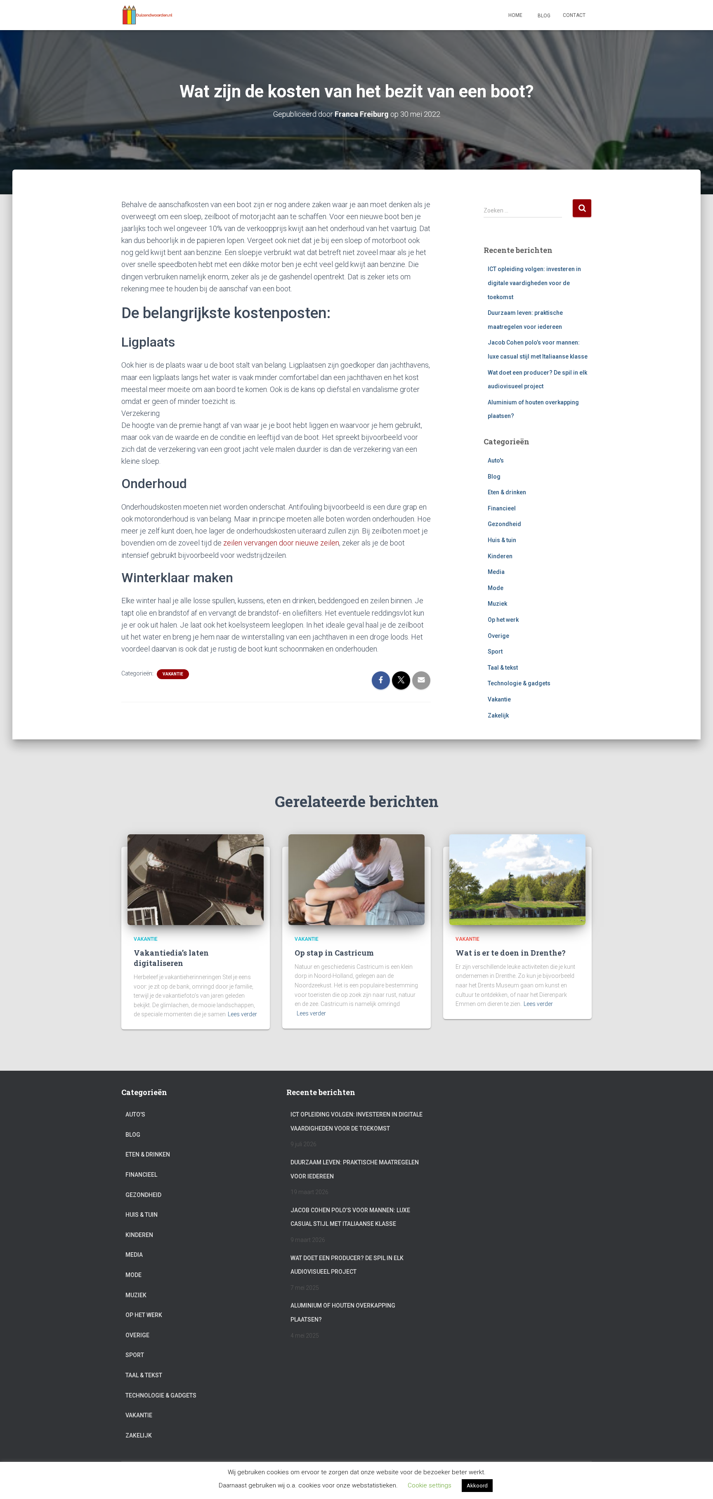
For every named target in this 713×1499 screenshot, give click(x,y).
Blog (543, 16)
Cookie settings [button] (429, 1485)
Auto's (496, 460)
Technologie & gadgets (519, 683)
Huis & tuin (502, 540)
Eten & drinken (507, 492)
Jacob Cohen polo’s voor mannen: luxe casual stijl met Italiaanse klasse (350, 1217)
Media (496, 572)
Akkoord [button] (477, 1485)
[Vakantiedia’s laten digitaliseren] (195, 879)
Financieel (502, 508)
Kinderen (500, 556)
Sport (495, 651)
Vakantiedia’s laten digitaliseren (171, 958)
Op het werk (503, 619)
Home (515, 15)
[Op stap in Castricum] (356, 879)
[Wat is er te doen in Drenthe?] (517, 879)
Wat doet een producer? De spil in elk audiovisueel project (347, 1265)
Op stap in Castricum (334, 953)
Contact (574, 15)
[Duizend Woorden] (147, 15)
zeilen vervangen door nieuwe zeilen (281, 542)
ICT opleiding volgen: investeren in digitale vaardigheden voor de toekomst (534, 283)
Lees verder (242, 1014)
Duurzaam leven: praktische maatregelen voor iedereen (354, 1169)
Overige (498, 636)
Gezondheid (504, 524)
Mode (495, 588)
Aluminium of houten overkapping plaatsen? (342, 1312)
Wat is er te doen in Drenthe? (511, 953)
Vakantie (173, 674)
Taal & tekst (503, 667)
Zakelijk (498, 715)
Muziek (497, 603)
